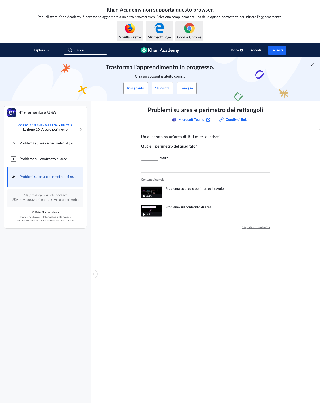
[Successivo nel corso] (80, 129)
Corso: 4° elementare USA (38, 125)
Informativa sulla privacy (57, 217)
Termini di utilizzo (30, 217)
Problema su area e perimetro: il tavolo (48, 143)
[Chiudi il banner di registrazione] (312, 64)
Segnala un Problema (256, 227)
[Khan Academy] (160, 50)
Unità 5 (66, 125)
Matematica (33, 195)
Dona (235, 50)
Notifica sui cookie (27, 220)
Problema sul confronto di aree (43, 159)
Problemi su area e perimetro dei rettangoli (48, 176)
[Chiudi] (313, 3)
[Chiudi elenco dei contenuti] (94, 274)
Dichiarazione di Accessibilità (57, 220)
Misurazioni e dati (36, 200)
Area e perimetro (66, 200)
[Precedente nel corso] (9, 129)
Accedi (255, 50)
